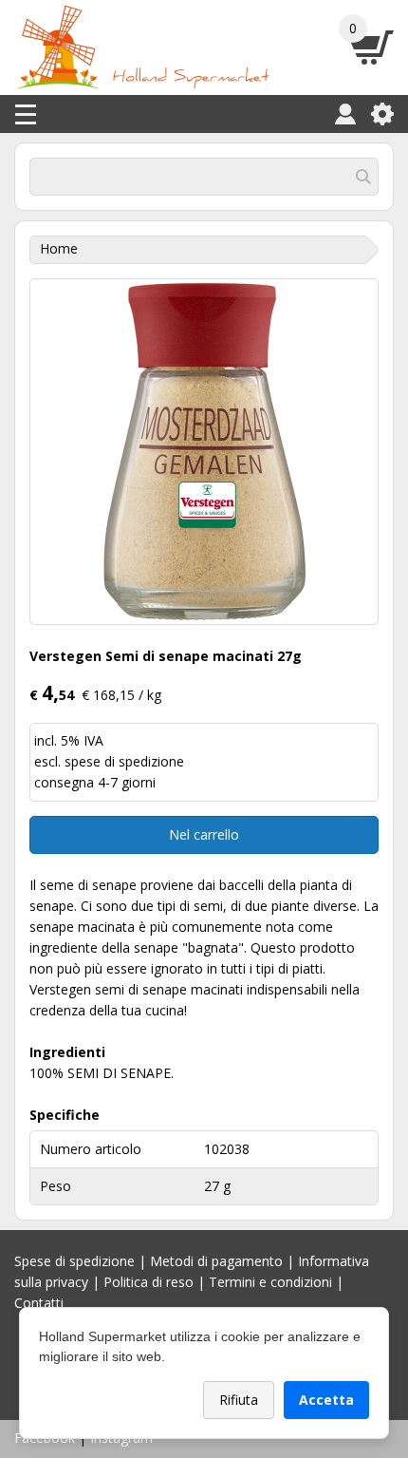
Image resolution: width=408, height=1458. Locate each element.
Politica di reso (148, 1282)
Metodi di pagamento (216, 1261)
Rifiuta (238, 1400)
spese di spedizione (124, 761)
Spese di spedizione (74, 1261)
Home (59, 248)
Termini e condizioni (270, 1282)
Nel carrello (204, 834)
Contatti (39, 1303)
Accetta (326, 1400)
